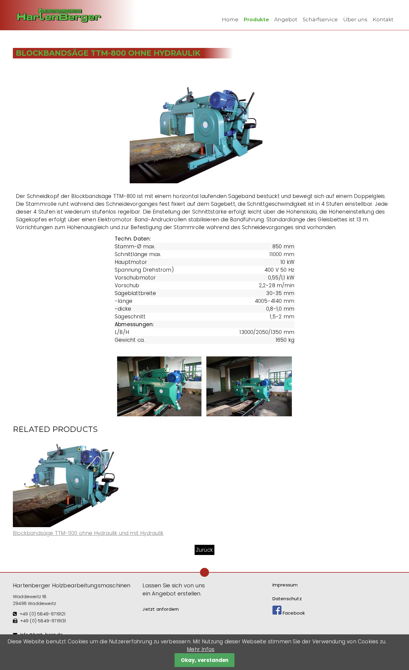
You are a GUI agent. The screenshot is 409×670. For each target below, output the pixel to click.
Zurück (204, 549)
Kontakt (383, 19)
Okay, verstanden (204, 660)
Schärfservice (320, 19)
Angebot (285, 19)
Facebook (293, 613)
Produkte (256, 19)
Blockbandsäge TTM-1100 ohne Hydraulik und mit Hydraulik (88, 533)
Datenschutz (287, 598)
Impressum (285, 585)
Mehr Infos (200, 649)
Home (230, 19)
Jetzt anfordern (161, 609)
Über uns (355, 19)
